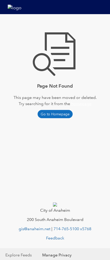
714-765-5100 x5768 (72, 228)
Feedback (55, 238)
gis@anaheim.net (34, 228)
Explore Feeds (18, 255)
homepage (81, 103)
